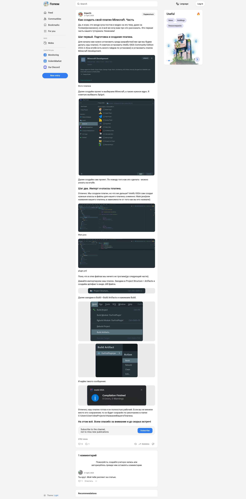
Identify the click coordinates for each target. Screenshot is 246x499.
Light (56, 495)
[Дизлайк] (153, 444)
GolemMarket (54, 61)
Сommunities (54, 19)
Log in (200, 4)
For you (51, 31)
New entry (55, 75)
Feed (50, 12)
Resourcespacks (175, 26)
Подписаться (148, 14)
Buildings (181, 20)
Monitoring (53, 55)
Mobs (51, 43)
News (170, 20)
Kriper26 (87, 13)
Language (184, 4)
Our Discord (54, 67)
